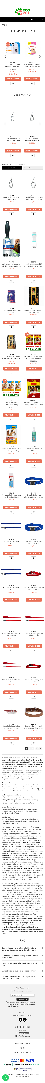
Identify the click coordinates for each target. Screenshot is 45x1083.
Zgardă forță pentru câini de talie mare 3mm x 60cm (32, 139)
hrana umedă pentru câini (25, 842)
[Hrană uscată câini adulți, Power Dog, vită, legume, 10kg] (11, 342)
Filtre (13, 168)
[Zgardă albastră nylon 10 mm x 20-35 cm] (34, 527)
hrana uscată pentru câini (11, 829)
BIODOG (32, 62)
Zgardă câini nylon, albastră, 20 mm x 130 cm (33, 496)
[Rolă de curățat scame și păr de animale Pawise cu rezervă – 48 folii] (11, 239)
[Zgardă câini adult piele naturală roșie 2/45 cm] (11, 712)
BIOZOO (33, 447)
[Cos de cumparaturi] (37, 19)
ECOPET (13, 136)
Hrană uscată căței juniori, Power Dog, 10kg (33, 311)
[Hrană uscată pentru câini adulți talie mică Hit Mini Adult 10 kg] (34, 388)
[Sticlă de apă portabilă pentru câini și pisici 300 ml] (34, 239)
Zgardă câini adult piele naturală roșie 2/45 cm (11, 727)
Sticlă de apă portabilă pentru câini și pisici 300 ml (34, 265)
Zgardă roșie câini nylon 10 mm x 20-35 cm (34, 588)
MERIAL (12, 62)
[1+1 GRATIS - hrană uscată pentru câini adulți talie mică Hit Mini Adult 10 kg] (34, 342)
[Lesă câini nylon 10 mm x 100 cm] (11, 527)
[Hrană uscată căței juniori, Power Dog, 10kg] (34, 296)
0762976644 (24, 1033)
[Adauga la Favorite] (12, 83)
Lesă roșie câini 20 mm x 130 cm (11, 681)
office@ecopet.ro (23, 1036)
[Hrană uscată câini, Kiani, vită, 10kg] (11, 296)
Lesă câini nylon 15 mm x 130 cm (11, 588)
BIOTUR (33, 493)
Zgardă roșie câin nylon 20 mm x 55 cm (33, 681)
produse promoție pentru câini (22, 912)
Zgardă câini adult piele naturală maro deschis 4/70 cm (34, 727)
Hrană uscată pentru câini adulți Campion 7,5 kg (11, 450)
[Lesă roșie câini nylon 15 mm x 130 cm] (11, 619)
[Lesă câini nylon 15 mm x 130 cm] (11, 573)
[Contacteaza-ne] (31, 19)
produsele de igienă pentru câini (15, 884)
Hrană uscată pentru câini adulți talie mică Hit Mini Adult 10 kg (33, 404)
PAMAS (11, 262)
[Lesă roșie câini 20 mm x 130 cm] (11, 666)
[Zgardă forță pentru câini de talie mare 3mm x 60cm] (32, 117)
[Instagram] (25, 1020)
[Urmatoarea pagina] (40, 748)
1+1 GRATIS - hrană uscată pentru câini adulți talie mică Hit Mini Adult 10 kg (33, 357)
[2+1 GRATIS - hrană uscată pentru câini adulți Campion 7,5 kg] (11, 388)
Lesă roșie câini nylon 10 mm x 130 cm (34, 635)
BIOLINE (11, 493)
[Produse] (3, 19)
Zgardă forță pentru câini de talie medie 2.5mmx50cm (13, 139)
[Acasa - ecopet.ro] (22, 11)
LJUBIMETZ (33, 401)
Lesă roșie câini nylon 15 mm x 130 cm (11, 635)
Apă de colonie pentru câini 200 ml (34, 450)
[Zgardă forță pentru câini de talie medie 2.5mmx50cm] (12, 117)
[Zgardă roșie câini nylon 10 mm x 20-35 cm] (34, 573)
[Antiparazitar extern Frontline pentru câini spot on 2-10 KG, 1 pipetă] (12, 48)
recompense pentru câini (30, 868)
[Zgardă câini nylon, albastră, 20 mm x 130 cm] (34, 481)
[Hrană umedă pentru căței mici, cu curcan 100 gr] (32, 48)
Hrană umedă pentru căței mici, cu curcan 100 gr (32, 65)
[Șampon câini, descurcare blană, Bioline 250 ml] (11, 481)
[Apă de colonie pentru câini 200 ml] (34, 435)
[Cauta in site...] (42, 19)
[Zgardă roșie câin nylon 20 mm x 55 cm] (34, 666)
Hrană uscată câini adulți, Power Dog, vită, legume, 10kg (11, 357)
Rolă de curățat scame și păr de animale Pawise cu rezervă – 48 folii (11, 265)
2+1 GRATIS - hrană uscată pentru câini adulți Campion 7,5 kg (11, 404)
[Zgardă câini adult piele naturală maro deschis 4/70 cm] (34, 712)
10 (37, 749)
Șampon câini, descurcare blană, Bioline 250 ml (11, 496)
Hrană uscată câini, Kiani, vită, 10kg (11, 311)
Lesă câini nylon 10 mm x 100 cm (11, 542)
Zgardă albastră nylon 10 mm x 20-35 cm (34, 542)
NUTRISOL (11, 401)
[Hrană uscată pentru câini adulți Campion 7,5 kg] (11, 435)
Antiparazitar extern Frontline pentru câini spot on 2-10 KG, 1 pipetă (13, 65)
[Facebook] (20, 1020)
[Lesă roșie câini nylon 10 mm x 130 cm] (34, 619)
